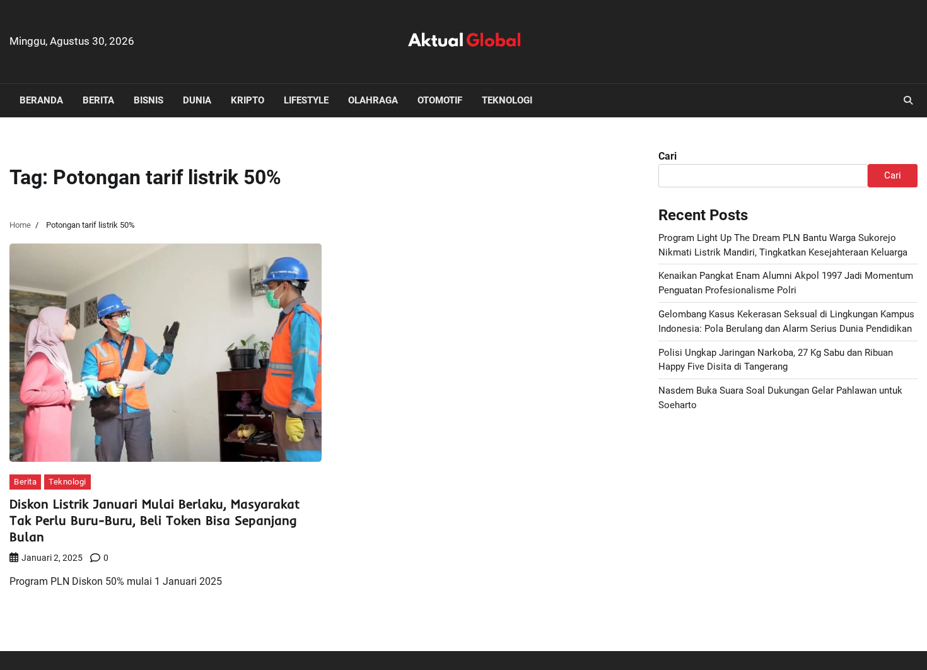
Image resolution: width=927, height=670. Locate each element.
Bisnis (148, 100)
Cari (667, 156)
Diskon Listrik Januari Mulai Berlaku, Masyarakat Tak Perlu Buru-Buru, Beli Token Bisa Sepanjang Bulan (154, 520)
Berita (98, 100)
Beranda (41, 100)
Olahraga (373, 100)
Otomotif (439, 100)
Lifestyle (306, 100)
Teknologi (507, 100)
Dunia (197, 100)
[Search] (908, 100)
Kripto (247, 100)
